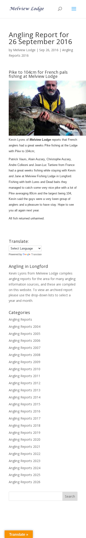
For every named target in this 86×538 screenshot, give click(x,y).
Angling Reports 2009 (24, 362)
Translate (36, 254)
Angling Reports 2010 (24, 369)
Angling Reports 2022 (24, 453)
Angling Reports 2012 (24, 383)
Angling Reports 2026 (24, 482)
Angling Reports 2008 (24, 355)
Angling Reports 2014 (24, 397)
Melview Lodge (24, 50)
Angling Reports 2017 (24, 418)
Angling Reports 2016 (24, 411)
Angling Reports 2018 (24, 425)
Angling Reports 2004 (24, 326)
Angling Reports (20, 319)
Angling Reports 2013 (24, 390)
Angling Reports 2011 (24, 376)
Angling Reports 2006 (24, 340)
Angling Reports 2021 (24, 446)
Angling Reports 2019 (24, 432)
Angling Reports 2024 (24, 468)
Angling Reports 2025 (24, 475)
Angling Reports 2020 (24, 439)
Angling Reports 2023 (24, 461)
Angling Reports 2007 (24, 347)
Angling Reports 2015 (24, 404)
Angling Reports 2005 (24, 333)
